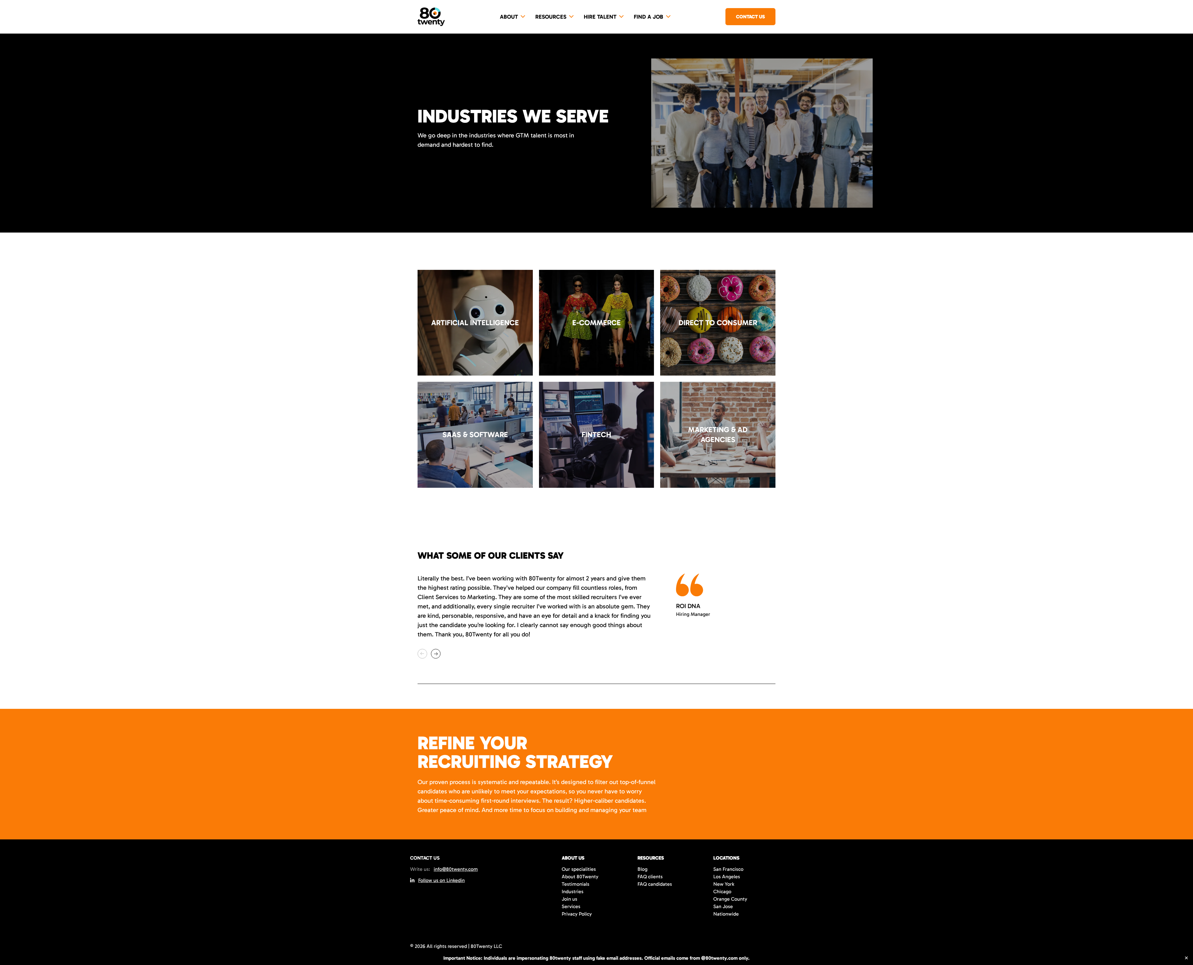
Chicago (722, 891)
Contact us (750, 17)
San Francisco (728, 869)
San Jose (723, 906)
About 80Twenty (580, 877)
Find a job (648, 16)
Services (571, 906)
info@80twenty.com (456, 869)
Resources (550, 16)
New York (723, 884)
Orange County (730, 899)
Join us (569, 899)
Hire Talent (600, 16)
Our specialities (579, 869)
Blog (642, 869)
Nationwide (726, 914)
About (509, 16)
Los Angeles (726, 877)
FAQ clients (650, 877)
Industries (572, 891)
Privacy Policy (577, 914)
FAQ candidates (655, 884)
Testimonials (575, 884)
